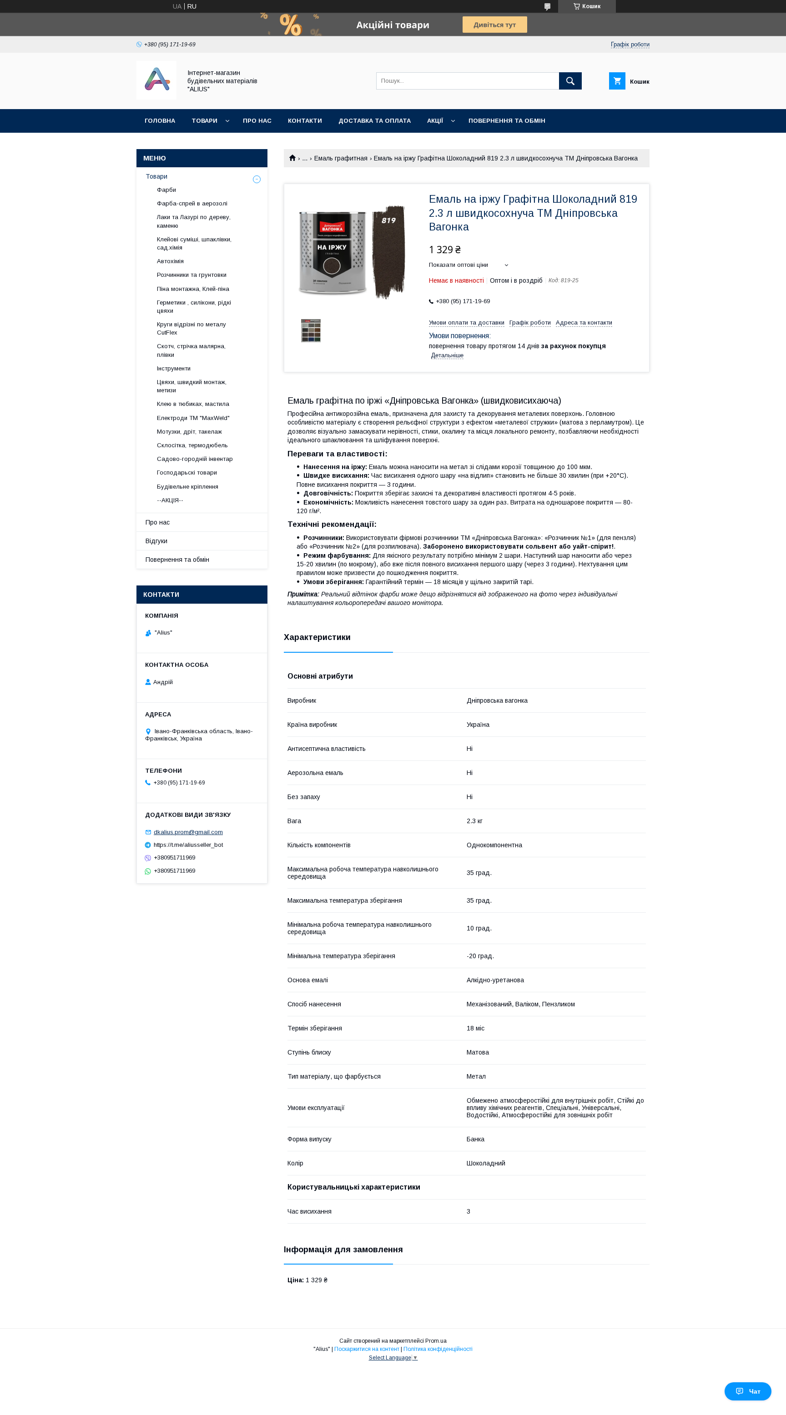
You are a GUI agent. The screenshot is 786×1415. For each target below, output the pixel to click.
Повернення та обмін (507, 120)
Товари (204, 120)
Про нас (257, 120)
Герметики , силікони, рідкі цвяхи (194, 306)
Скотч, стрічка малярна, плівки (191, 350)
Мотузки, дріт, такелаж (189, 431)
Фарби (166, 189)
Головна (160, 120)
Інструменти (174, 368)
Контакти (305, 120)
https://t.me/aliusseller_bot (188, 844)
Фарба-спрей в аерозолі (192, 203)
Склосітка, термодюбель (192, 445)
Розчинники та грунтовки (192, 274)
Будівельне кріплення (187, 486)
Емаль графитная (341, 158)
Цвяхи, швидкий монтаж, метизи (192, 386)
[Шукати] (570, 81)
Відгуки (156, 541)
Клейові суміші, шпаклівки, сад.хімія (194, 243)
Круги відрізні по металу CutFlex (191, 328)
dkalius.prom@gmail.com (188, 832)
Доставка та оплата (374, 120)
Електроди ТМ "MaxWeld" (193, 418)
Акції (435, 120)
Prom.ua (436, 1341)
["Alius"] (156, 97)
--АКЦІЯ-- (170, 500)
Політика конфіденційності (438, 1349)
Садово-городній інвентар (195, 458)
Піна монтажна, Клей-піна (193, 288)
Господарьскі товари (187, 472)
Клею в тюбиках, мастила (193, 403)
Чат (755, 1391)
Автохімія (170, 261)
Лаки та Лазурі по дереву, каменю (194, 221)
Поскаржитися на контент (366, 1349)
